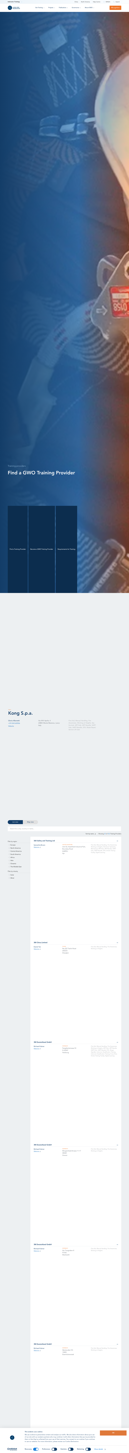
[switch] (54, 1449)
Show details (98, 1449)
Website (11, 726)
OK (113, 1433)
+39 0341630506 (14, 723)
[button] (39, 8)
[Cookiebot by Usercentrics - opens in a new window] (12, 1449)
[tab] (15, 822)
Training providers (17, 466)
